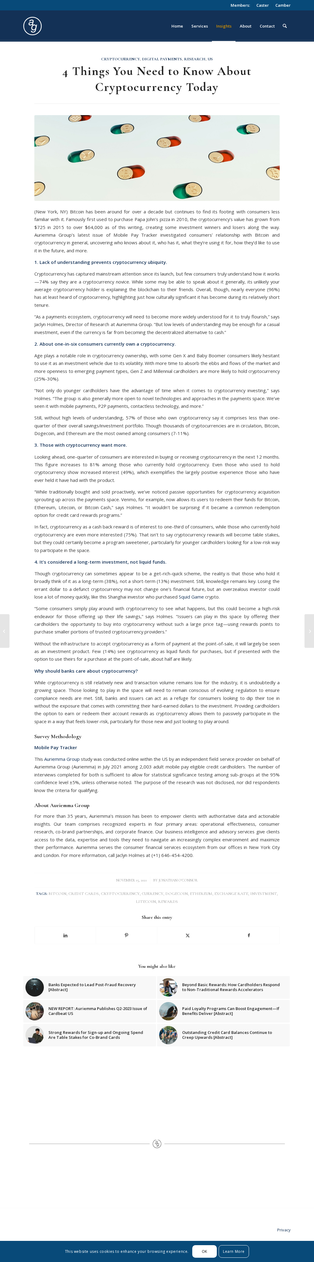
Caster (262, 5)
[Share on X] (187, 935)
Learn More (234, 1251)
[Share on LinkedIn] (65, 935)
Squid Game (191, 597)
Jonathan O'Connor (178, 880)
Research (194, 59)
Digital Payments (162, 59)
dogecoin (176, 893)
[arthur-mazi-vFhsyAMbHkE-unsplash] (157, 158)
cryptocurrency (120, 893)
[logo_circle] (67, 26)
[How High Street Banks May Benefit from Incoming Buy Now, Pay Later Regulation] (309, 631)
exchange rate (231, 893)
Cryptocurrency (120, 59)
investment (263, 893)
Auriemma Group (62, 759)
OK (204, 1251)
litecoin (146, 901)
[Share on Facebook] (248, 935)
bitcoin (57, 893)
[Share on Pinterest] (126, 935)
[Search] (285, 26)
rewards (168, 901)
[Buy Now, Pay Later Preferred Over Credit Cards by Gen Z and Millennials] (5, 631)
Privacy (284, 1230)
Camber (283, 5)
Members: (240, 5)
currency (152, 893)
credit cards (83, 893)
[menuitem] (240, 5)
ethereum (201, 893)
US (210, 59)
